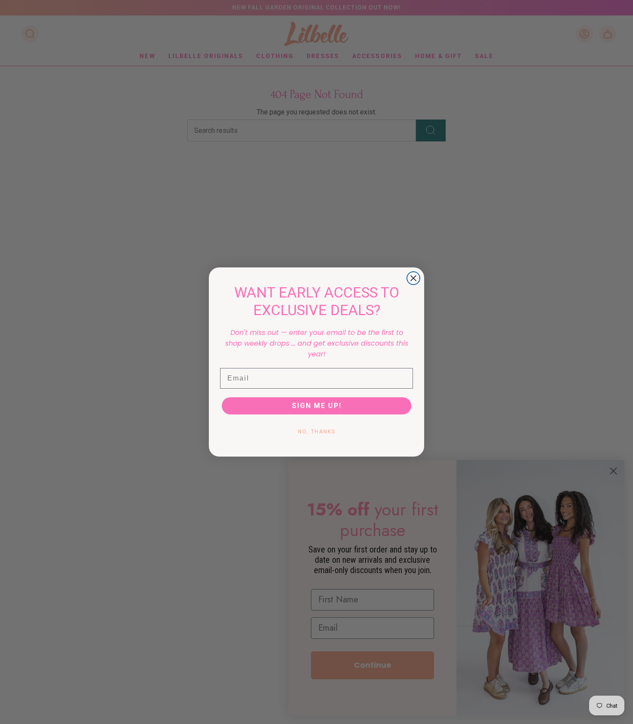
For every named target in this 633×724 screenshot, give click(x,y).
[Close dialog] (413, 278)
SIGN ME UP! (316, 406)
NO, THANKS (316, 432)
